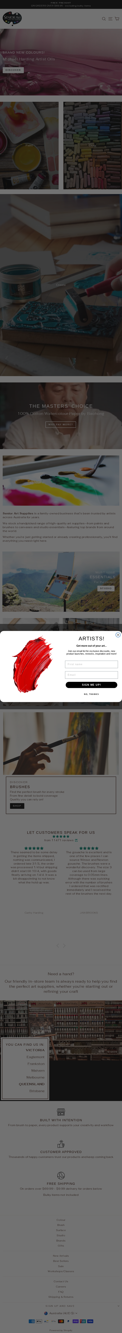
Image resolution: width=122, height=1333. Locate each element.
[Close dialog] (118, 634)
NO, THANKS (91, 694)
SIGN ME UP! (91, 685)
